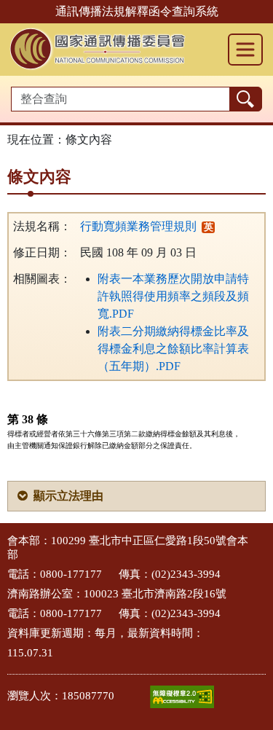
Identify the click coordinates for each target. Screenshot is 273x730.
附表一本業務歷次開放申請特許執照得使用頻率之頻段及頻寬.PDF (173, 296)
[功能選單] (245, 50)
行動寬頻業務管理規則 (138, 226)
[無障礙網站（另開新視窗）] (182, 697)
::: (4, 539)
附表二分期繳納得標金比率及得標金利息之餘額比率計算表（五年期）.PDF (173, 348)
